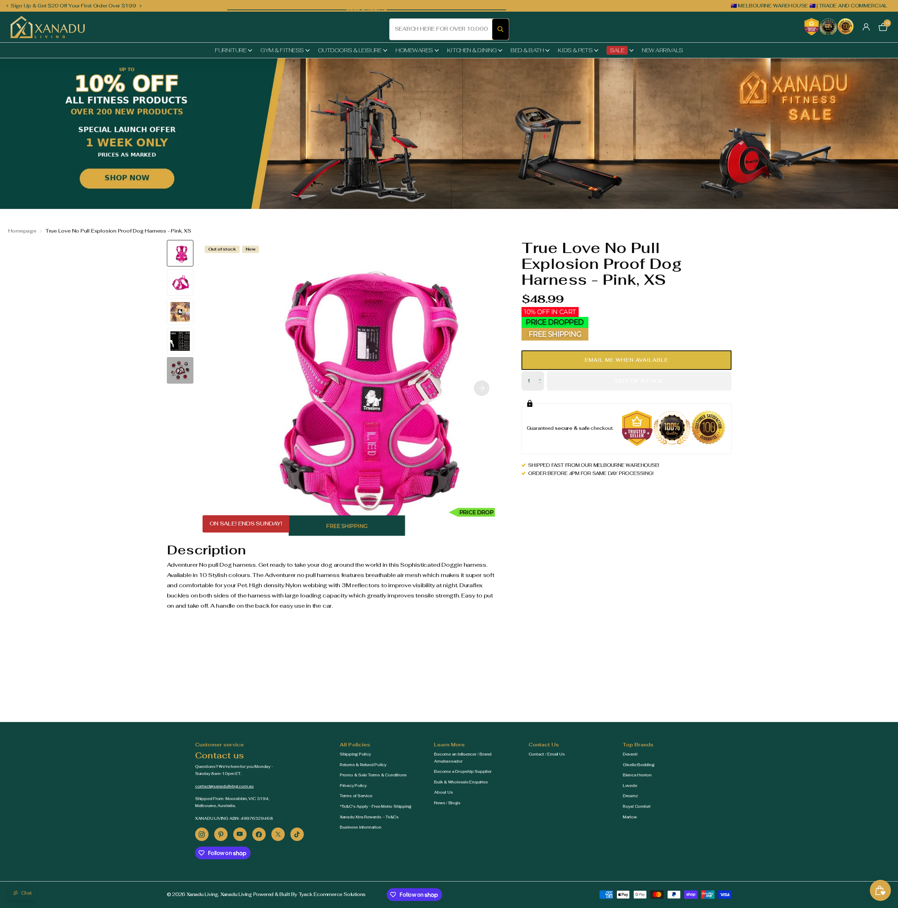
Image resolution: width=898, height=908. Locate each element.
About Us (443, 792)
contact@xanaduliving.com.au (224, 786)
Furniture (230, 50)
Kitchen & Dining (471, 50)
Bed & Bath (527, 50)
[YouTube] (240, 834)
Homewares (414, 50)
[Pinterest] (221, 834)
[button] (626, 360)
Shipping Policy (355, 754)
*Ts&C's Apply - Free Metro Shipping (375, 806)
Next (140, 5)
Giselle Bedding (639, 764)
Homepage (22, 231)
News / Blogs (447, 802)
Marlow (630, 816)
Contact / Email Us (547, 754)
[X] (278, 834)
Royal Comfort (637, 806)
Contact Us (544, 744)
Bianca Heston (637, 774)
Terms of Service (356, 795)
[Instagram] (202, 834)
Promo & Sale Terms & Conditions (373, 774)
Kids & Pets (575, 50)
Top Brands (638, 744)
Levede (630, 785)
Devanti (630, 754)
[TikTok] (297, 834)
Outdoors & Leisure (349, 50)
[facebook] (259, 834)
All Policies (355, 744)
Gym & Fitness (282, 50)
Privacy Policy (353, 785)
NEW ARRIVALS (662, 50)
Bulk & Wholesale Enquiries (461, 782)
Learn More (449, 744)
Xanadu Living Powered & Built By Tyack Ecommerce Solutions (293, 894)
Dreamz (630, 795)
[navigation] (7, 5)
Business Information (360, 827)
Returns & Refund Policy (363, 764)
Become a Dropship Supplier (462, 771)
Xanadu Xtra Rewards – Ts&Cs (369, 816)
